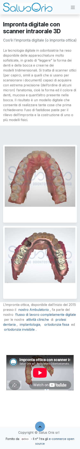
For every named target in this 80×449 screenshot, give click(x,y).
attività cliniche (37, 319)
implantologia (30, 324)
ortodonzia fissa (56, 324)
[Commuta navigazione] (73, 7)
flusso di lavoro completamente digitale (45, 314)
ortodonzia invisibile (19, 329)
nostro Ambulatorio (33, 310)
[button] (40, 426)
